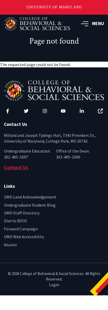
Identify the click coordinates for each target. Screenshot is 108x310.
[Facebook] (7, 111)
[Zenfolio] (100, 111)
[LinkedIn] (81, 111)
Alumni (10, 244)
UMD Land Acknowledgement (30, 197)
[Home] (54, 90)
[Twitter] (26, 111)
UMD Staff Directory (22, 212)
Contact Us (16, 167)
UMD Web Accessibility (24, 236)
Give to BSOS (15, 220)
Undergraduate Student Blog (30, 205)
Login (54, 284)
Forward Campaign (21, 228)
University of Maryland (54, 7)
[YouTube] (63, 111)
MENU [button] (98, 23)
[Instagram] (44, 111)
